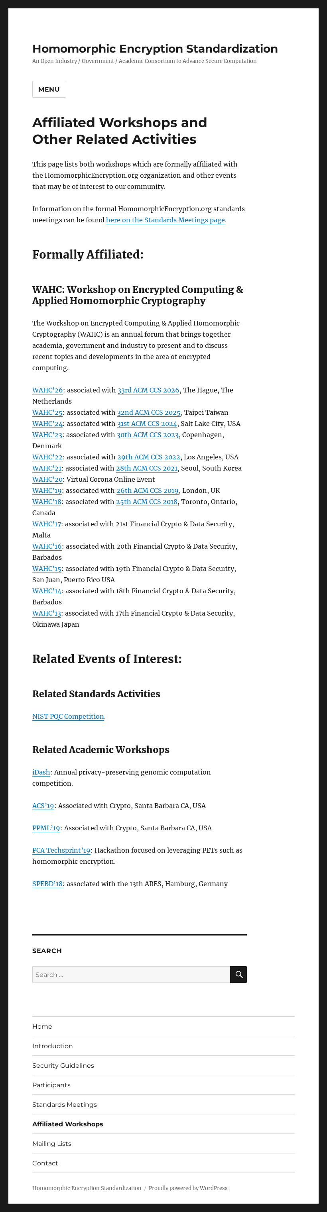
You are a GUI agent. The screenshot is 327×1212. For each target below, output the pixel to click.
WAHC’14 (46, 591)
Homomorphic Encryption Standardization (155, 48)
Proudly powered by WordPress (188, 1188)
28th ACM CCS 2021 (146, 468)
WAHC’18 (46, 502)
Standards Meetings (64, 1104)
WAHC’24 (47, 424)
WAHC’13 (46, 613)
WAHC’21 (46, 468)
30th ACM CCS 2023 (148, 435)
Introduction (52, 1046)
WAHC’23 (47, 435)
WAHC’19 (47, 490)
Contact (45, 1163)
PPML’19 (46, 828)
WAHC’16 (47, 546)
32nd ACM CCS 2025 (149, 412)
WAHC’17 (46, 524)
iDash (41, 772)
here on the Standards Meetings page (165, 220)
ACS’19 (43, 806)
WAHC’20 (47, 479)
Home (42, 1026)
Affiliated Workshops (67, 1124)
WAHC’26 (47, 390)
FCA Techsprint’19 (61, 850)
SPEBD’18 (47, 884)
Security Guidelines (63, 1065)
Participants (51, 1085)
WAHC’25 (47, 412)
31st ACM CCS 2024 (147, 424)
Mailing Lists (51, 1143)
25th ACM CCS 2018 (146, 502)
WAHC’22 (47, 457)
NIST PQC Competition (68, 716)
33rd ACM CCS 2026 (148, 390)
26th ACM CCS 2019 (147, 490)
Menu (49, 89)
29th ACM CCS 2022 (148, 457)
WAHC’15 (46, 569)
